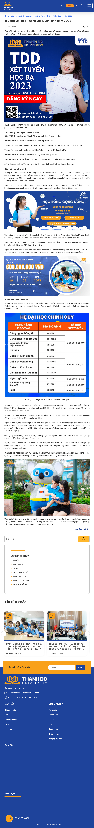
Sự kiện (16, 568)
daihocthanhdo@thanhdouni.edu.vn (23, 693)
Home (6, 16)
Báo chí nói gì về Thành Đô (21, 16)
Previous (3, 633)
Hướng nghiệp (10, 710)
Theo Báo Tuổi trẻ (81, 529)
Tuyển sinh (53, 710)
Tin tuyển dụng (19, 576)
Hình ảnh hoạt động (21, 572)
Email (50, 724)
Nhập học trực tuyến (57, 734)
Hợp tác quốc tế (20, 584)
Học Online (53, 729)
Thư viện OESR (10, 719)
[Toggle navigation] (89, 5)
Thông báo (18, 564)
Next (87, 633)
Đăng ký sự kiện (55, 739)
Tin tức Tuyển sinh (21, 580)
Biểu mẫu (52, 719)
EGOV (6, 724)
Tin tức (16, 560)
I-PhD (6, 715)
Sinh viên (8, 729)
